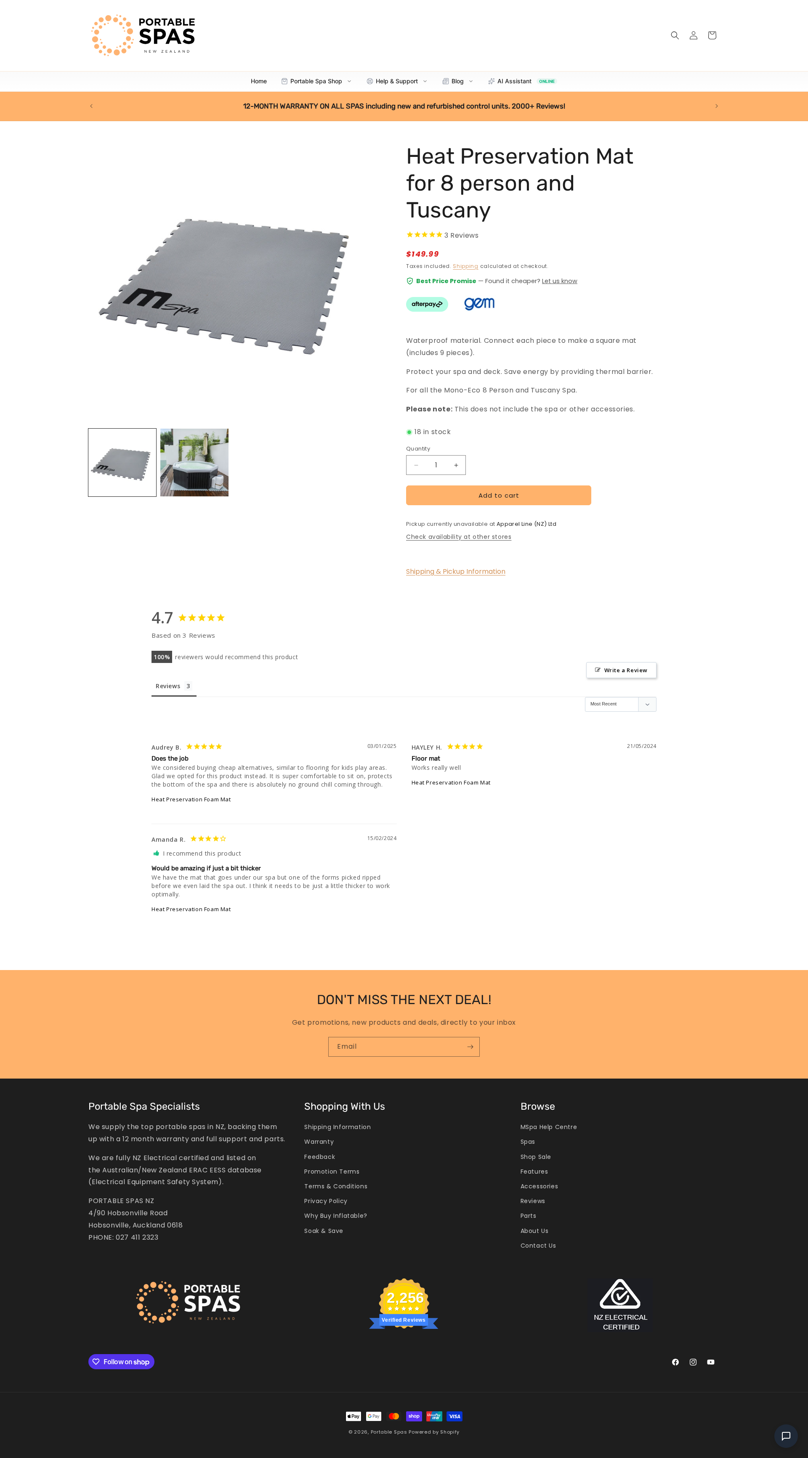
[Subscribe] (470, 1047)
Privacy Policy (325, 1201)
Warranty (319, 1141)
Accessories (539, 1186)
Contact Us (538, 1245)
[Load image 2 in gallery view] (194, 462)
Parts (529, 1215)
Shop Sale (536, 1157)
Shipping (465, 266)
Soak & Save (323, 1230)
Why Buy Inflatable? (335, 1215)
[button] (675, 35)
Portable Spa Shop (316, 81)
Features (534, 1171)
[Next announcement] (716, 106)
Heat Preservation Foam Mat (191, 799)
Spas (528, 1141)
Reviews (533, 1201)
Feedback (319, 1157)
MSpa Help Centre (549, 1127)
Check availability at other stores (458, 537)
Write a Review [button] (626, 670)
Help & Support (397, 81)
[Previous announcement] (91, 106)
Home (259, 81)
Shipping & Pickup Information (455, 571)
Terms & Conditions (335, 1186)
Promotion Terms (331, 1171)
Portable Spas (389, 1432)
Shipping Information (337, 1127)
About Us (535, 1230)
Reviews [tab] (168, 686)
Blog (458, 81)
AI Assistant (526, 81)
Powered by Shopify (434, 1432)
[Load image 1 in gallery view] (122, 462)
